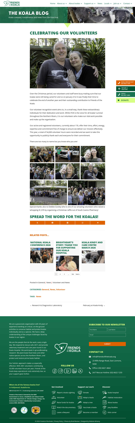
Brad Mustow (75, 421)
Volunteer (57, 282)
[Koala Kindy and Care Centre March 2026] (93, 255)
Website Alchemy (94, 421)
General (41, 282)
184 (73, 274)
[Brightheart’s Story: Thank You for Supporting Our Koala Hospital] (67, 255)
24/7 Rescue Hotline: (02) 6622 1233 (107, 372)
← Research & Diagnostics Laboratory (46, 305)
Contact (126, 3)
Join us (117, 3)
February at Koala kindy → (94, 305)
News (100, 3)
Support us (89, 3)
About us (61, 3)
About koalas (74, 3)
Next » (78, 274)
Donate (125, 100)
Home (52, 3)
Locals (107, 3)
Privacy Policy (58, 421)
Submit (107, 344)
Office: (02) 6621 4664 (101, 368)
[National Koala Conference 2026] (42, 255)
